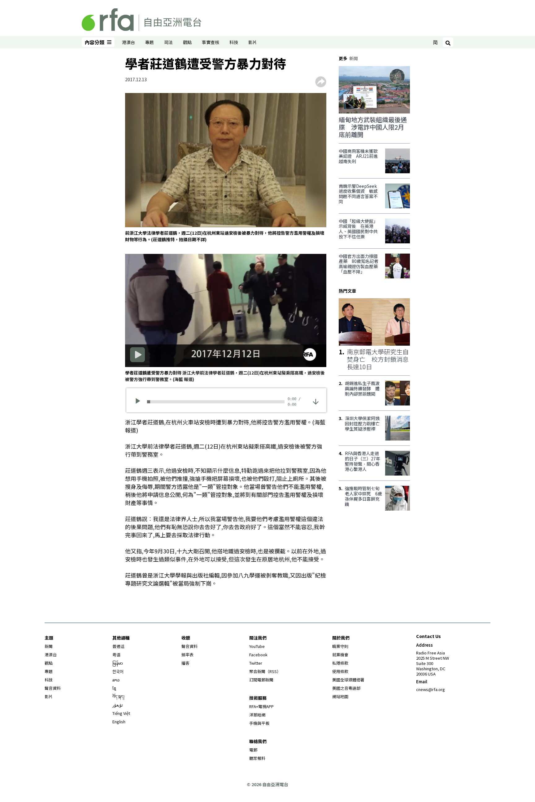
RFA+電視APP (261, 706)
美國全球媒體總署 (348, 680)
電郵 (253, 750)
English (118, 721)
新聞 (49, 646)
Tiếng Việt (121, 713)
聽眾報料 (257, 758)
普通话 (118, 646)
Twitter (255, 663)
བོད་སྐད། (118, 696)
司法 (168, 42)
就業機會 (340, 655)
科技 (233, 42)
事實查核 (210, 42)
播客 (185, 663)
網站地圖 (340, 696)
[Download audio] (315, 401)
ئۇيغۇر (117, 705)
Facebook (258, 655)
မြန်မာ (117, 663)
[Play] (140, 401)
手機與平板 (259, 723)
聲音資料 (53, 688)
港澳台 (128, 42)
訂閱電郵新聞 (261, 680)
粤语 (116, 655)
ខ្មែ (114, 688)
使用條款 (340, 671)
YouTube (257, 646)
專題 (149, 42)
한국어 (118, 671)
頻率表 (187, 655)
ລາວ (116, 680)
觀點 (187, 42)
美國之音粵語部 (346, 688)
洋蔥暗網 (257, 715)
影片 (252, 42)
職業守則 (340, 646)
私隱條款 (340, 663)
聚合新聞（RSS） (265, 671)
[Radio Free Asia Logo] (141, 19)
